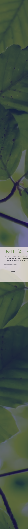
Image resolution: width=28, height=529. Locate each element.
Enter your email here (10, 264)
